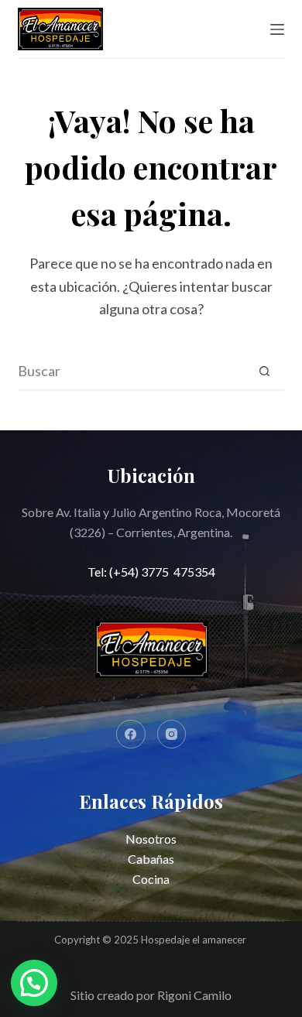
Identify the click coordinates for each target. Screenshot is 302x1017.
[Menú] (277, 29)
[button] (34, 983)
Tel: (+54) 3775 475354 (151, 571)
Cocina (151, 878)
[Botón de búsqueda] (264, 370)
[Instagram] (172, 734)
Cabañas (151, 858)
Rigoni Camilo (194, 995)
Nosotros (151, 838)
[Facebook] (131, 734)
